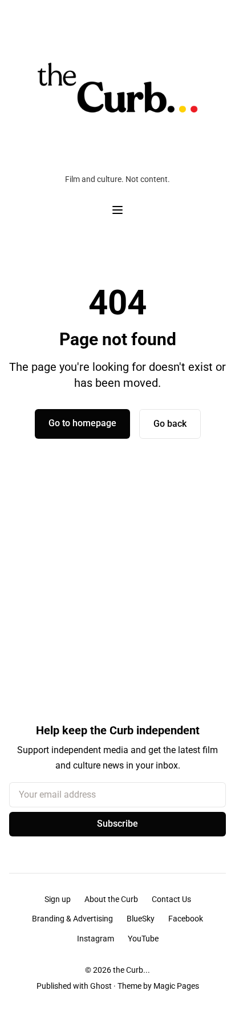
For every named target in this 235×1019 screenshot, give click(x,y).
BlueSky (141, 918)
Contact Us (171, 899)
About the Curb (111, 899)
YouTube (143, 938)
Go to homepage (82, 423)
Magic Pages (176, 985)
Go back (170, 423)
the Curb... (131, 969)
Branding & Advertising (72, 918)
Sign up (57, 899)
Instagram (95, 938)
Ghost (101, 985)
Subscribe (117, 823)
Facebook (185, 918)
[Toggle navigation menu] (117, 210)
